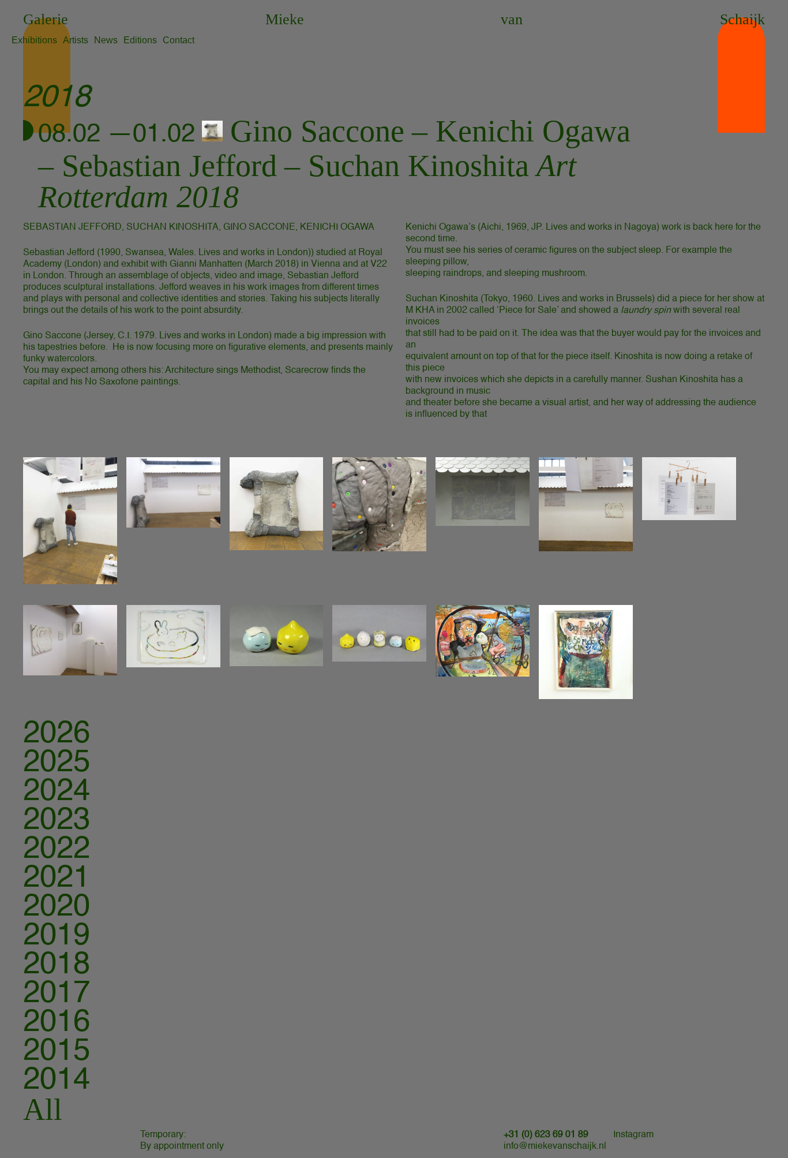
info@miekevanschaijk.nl (555, 1146)
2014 (56, 1080)
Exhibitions (34, 40)
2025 (56, 763)
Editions (140, 40)
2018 (56, 965)
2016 (56, 1022)
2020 (56, 907)
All (42, 1109)
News (106, 40)
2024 (56, 791)
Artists (75, 40)
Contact (178, 40)
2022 (56, 849)
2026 (56, 734)
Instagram (633, 1135)
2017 (56, 993)
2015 (56, 1051)
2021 (56, 878)
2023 (56, 820)
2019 (56, 936)
